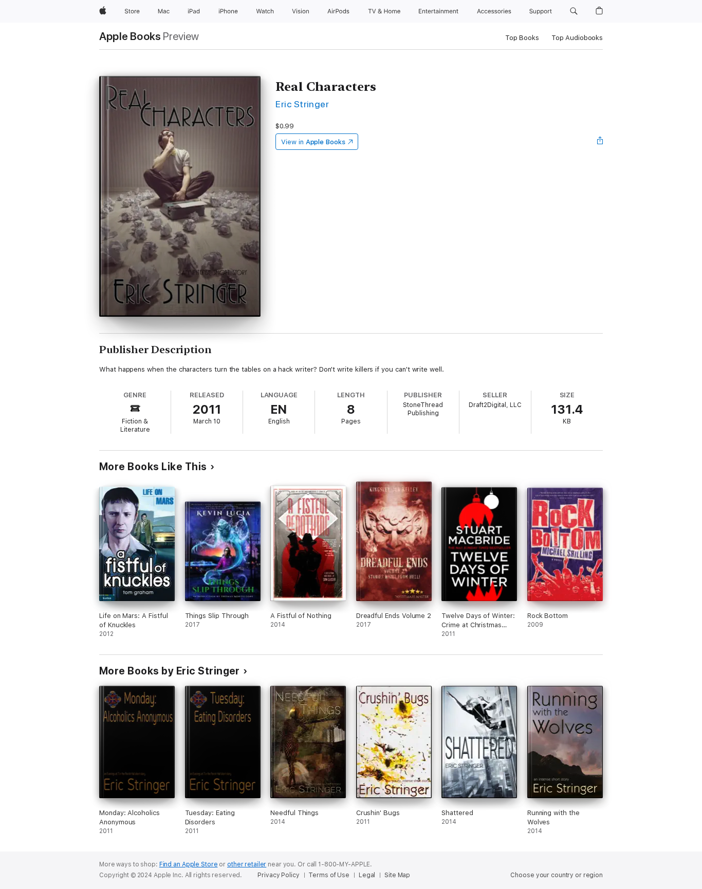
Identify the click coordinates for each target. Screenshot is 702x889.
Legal (367, 875)
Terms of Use (328, 875)
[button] (574, 11)
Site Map (397, 875)
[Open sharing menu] (600, 141)
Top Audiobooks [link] (577, 38)
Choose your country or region (556, 875)
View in (313, 142)
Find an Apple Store (188, 864)
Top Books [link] (522, 38)
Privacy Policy (278, 875)
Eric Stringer (302, 104)
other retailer (246, 864)
